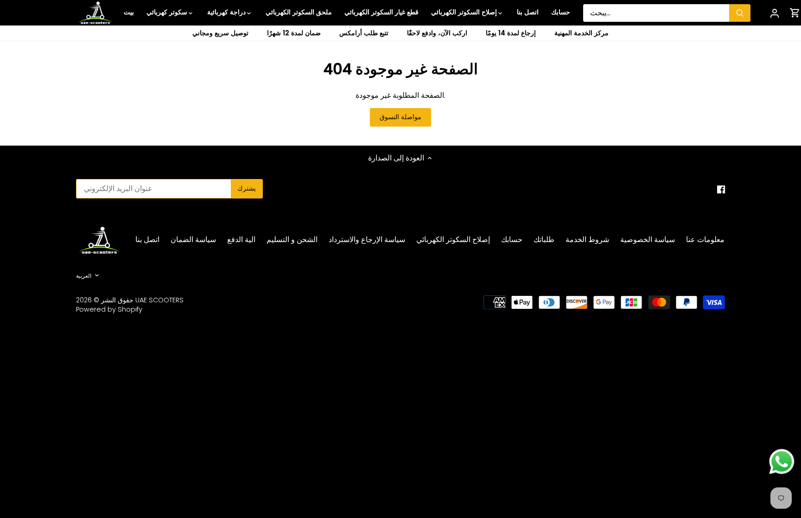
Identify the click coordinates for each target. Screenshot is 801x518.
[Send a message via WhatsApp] (781, 461)
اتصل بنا (147, 239)
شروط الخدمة (587, 239)
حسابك (511, 239)
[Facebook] (721, 189)
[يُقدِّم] (739, 13)
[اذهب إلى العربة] (795, 13)
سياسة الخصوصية (647, 239)
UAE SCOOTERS (159, 300)
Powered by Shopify (109, 309)
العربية (83, 276)
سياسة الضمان (193, 239)
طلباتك (544, 239)
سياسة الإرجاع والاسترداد (367, 239)
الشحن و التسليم (292, 239)
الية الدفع (241, 239)
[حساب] (774, 13)
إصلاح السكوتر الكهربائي (453, 239)
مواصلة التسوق (400, 117)
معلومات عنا (705, 239)
